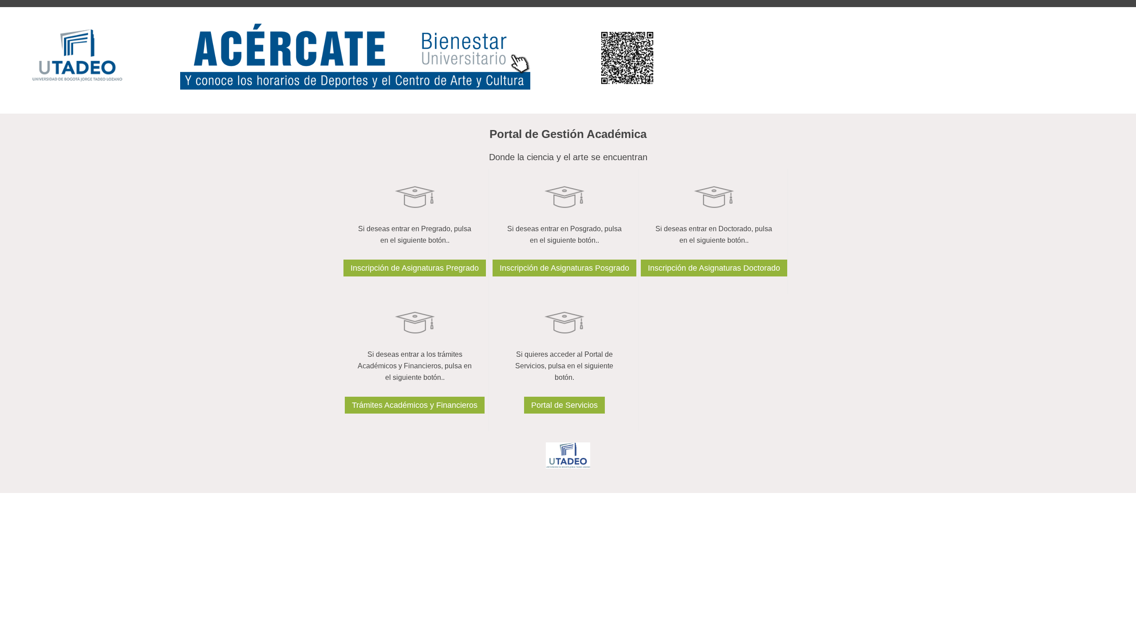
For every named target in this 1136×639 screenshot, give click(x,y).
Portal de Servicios (564, 405)
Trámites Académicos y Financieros (414, 405)
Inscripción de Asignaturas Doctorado (714, 268)
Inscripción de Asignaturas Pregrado (415, 268)
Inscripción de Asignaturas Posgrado (564, 268)
